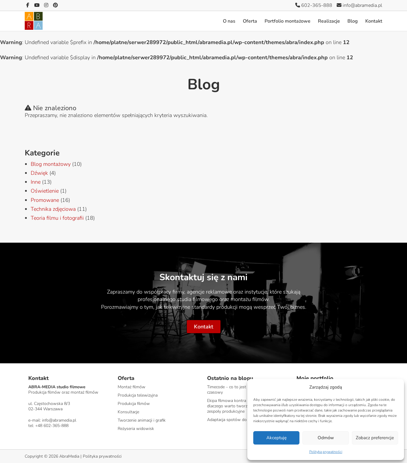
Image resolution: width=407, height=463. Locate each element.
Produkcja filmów (134, 403)
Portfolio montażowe (287, 21)
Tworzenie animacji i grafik (142, 420)
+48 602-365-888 (52, 425)
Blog (352, 21)
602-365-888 (316, 5)
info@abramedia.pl (361, 5)
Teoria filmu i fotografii (57, 218)
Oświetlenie (45, 190)
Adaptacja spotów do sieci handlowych (243, 420)
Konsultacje (128, 412)
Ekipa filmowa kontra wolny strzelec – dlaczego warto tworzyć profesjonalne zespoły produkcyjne (242, 406)
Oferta (250, 21)
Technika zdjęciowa (53, 209)
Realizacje (329, 21)
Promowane (45, 200)
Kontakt (373, 21)
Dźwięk (39, 173)
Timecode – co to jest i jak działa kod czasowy (240, 389)
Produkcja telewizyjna (138, 395)
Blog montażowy (51, 164)
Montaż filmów (131, 387)
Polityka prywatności (325, 451)
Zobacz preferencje (375, 438)
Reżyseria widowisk (136, 428)
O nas (229, 21)
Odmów (326, 438)
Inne (36, 181)
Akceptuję (276, 438)
